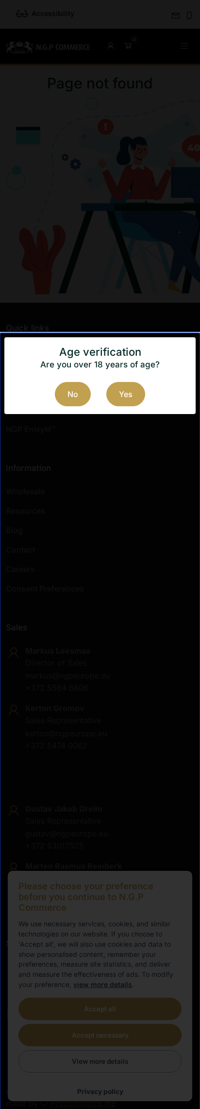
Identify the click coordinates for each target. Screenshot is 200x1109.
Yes (126, 394)
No (72, 394)
